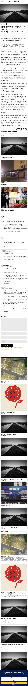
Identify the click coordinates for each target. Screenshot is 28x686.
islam (9, 131)
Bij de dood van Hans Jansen (6, 157)
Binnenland (3, 24)
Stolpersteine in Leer (5, 381)
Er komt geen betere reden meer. (8, 412)
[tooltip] (17, 129)
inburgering (4, 131)
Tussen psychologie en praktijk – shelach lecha (12, 457)
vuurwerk (6, 102)
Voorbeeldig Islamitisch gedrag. (7, 210)
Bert (4, 287)
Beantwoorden (6, 233)
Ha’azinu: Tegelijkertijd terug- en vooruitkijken (11, 479)
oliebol (20, 102)
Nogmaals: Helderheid (5, 505)
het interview (21, 37)
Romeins (23, 77)
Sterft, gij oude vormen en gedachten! (9, 434)
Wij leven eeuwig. (4, 184)
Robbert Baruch (14, 31)
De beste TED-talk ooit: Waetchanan (9, 527)
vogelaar (14, 131)
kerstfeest (15, 99)
